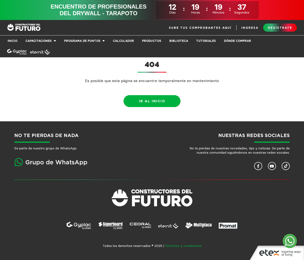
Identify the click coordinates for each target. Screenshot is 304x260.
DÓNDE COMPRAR (237, 40)
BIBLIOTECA (178, 40)
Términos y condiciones (183, 246)
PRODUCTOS (151, 40)
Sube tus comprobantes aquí (200, 27)
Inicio (12, 40)
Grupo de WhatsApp (56, 163)
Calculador (123, 40)
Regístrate (280, 27)
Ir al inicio (152, 101)
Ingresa (249, 27)
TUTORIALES (206, 40)
